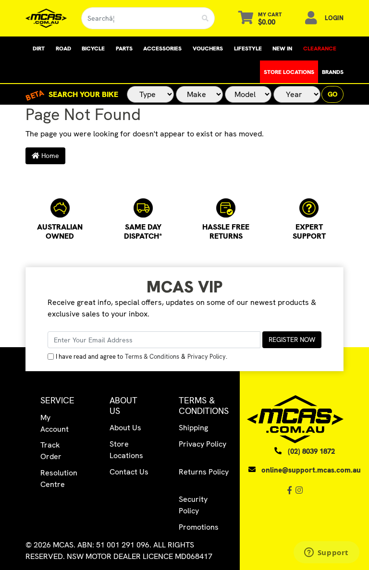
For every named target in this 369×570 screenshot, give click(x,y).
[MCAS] (45, 18)
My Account (54, 423)
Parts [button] (124, 48)
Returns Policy (204, 472)
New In (282, 48)
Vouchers (208, 48)
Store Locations (289, 72)
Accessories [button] (162, 48)
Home (49, 155)
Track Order (51, 450)
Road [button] (63, 48)
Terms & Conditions (152, 356)
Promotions (199, 527)
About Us (125, 428)
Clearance (319, 48)
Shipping (193, 428)
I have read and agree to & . (141, 356)
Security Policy (193, 505)
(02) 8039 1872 (311, 451)
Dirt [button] (39, 48)
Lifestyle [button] (248, 48)
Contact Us (129, 472)
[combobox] (139, 18)
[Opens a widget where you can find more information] (326, 553)
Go (332, 94)
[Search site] (205, 18)
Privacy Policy (206, 356)
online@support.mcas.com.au (311, 470)
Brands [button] (333, 72)
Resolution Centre (58, 478)
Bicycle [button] (93, 48)
